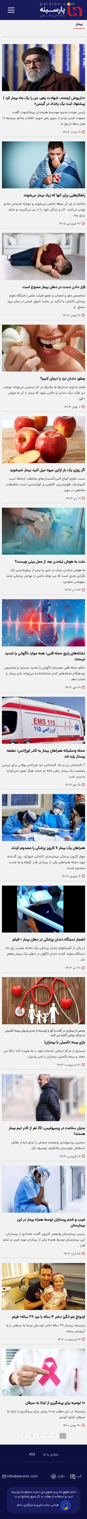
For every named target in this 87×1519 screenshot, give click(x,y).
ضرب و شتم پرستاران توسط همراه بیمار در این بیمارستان (51, 1223)
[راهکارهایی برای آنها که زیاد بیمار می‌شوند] (43, 164)
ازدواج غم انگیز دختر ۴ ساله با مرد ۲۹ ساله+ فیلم (48, 1317)
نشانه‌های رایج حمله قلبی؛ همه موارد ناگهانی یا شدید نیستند (45, 656)
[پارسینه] (58, 10)
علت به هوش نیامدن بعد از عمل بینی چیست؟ (50, 562)
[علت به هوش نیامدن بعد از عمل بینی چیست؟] (43, 531)
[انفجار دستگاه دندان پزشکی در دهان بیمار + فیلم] (43, 909)
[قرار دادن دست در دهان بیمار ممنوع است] (43, 256)
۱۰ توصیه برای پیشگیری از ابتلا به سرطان (55, 1403)
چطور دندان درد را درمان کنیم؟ (62, 379)
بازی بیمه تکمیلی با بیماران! (64, 1043)
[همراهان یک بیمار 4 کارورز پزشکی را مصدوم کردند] (43, 817)
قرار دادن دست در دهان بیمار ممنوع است (53, 287)
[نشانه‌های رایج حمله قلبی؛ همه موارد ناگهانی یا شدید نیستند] (43, 622)
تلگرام (61, 1476)
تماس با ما (50, 1454)
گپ (79, 1476)
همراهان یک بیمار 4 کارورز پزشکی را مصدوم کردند (48, 848)
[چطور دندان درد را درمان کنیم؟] (43, 348)
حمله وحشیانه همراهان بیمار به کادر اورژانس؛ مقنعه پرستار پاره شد (46, 754)
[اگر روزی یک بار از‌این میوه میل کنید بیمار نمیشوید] (43, 439)
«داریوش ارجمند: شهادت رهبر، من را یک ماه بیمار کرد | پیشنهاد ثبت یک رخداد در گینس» (44, 101)
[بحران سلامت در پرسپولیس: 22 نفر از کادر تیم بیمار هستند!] (43, 1097)
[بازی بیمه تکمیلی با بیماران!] (43, 1000)
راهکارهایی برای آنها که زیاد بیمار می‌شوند (54, 195)
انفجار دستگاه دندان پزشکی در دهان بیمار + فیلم (49, 940)
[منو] (11, 10)
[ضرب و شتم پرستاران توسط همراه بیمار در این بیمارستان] (43, 1189)
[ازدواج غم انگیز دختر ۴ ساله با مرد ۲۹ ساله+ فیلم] (43, 1286)
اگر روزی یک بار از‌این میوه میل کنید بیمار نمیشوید (47, 470)
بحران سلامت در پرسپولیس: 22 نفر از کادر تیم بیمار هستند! (47, 1131)
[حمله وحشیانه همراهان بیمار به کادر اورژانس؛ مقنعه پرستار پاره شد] (43, 720)
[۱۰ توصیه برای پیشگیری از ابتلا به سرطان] (43, 1372)
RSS (32, 1454)
